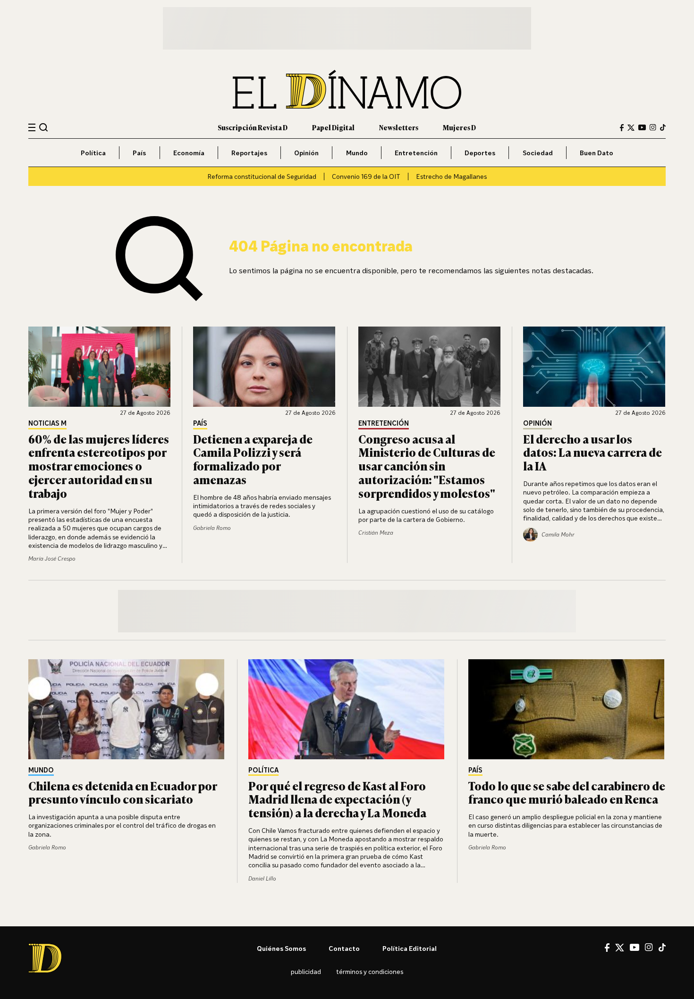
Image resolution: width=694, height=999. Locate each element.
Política (93, 153)
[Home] (347, 89)
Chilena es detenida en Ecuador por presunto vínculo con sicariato (122, 792)
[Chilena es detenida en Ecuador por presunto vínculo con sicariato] (127, 709)
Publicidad (306, 971)
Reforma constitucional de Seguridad (261, 176)
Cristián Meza (375, 532)
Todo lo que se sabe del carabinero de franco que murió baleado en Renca (566, 792)
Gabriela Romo (212, 527)
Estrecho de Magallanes (451, 176)
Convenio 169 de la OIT (366, 176)
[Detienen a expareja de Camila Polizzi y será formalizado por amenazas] (264, 367)
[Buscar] (43, 127)
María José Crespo (52, 558)
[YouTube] (642, 127)
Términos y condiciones (369, 971)
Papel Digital (333, 127)
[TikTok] (663, 127)
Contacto (344, 948)
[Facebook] (622, 127)
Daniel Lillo (262, 878)
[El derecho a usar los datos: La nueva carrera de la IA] (594, 367)
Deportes (480, 153)
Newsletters (398, 127)
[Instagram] (653, 127)
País (139, 153)
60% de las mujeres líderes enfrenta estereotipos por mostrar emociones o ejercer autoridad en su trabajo (98, 465)
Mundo (357, 153)
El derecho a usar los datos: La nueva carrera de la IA (592, 452)
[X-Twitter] (631, 128)
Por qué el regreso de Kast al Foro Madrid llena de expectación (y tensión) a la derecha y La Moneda (337, 799)
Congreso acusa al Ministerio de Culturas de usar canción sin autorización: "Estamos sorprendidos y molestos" (426, 465)
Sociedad (538, 153)
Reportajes (249, 153)
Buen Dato (596, 153)
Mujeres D (459, 127)
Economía (188, 153)
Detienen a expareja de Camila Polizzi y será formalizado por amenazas (253, 458)
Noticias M (47, 423)
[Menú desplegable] (31, 128)
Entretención (416, 153)
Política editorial (409, 948)
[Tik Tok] (662, 947)
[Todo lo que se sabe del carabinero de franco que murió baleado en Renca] (567, 709)
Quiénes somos (281, 948)
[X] (619, 947)
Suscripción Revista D (253, 127)
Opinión (306, 153)
